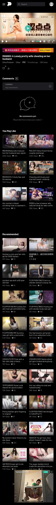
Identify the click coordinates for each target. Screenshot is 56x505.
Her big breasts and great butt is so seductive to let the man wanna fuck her (40, 334)
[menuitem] (3, 68)
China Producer (8, 62)
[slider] (15, 41)
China (18, 62)
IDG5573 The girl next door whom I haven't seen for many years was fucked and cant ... (41, 439)
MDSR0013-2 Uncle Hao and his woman (13, 178)
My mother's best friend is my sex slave (14, 439)
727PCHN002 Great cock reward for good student (12, 386)
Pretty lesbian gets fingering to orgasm (14, 413)
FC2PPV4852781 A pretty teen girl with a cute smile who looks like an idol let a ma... (13, 334)
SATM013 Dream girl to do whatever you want (12, 465)
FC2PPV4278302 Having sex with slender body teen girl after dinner (41, 308)
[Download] (8, 68)
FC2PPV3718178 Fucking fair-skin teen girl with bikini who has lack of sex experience (14, 308)
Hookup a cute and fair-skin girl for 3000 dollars (13, 255)
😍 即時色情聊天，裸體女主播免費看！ (28, 50)
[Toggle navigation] (4, 4)
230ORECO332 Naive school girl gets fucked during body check (40, 360)
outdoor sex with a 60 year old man (13, 281)
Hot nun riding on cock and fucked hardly (40, 386)
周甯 (24, 62)
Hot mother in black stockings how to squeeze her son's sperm (14, 204)
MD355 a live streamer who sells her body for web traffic (41, 204)
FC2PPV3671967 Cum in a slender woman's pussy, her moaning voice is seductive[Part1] (40, 281)
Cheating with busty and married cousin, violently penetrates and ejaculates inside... (40, 178)
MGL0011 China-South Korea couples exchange (40, 152)
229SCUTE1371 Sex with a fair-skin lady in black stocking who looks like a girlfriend (13, 360)
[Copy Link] (52, 68)
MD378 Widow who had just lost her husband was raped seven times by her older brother (13, 152)
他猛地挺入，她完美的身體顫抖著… (41, 255)
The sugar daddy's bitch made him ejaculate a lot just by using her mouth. (41, 465)
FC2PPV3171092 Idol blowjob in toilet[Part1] (41, 413)
